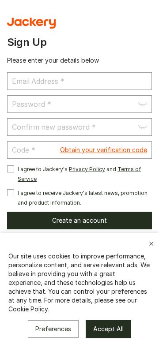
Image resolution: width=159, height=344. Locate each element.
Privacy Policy (87, 169)
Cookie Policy (28, 309)
